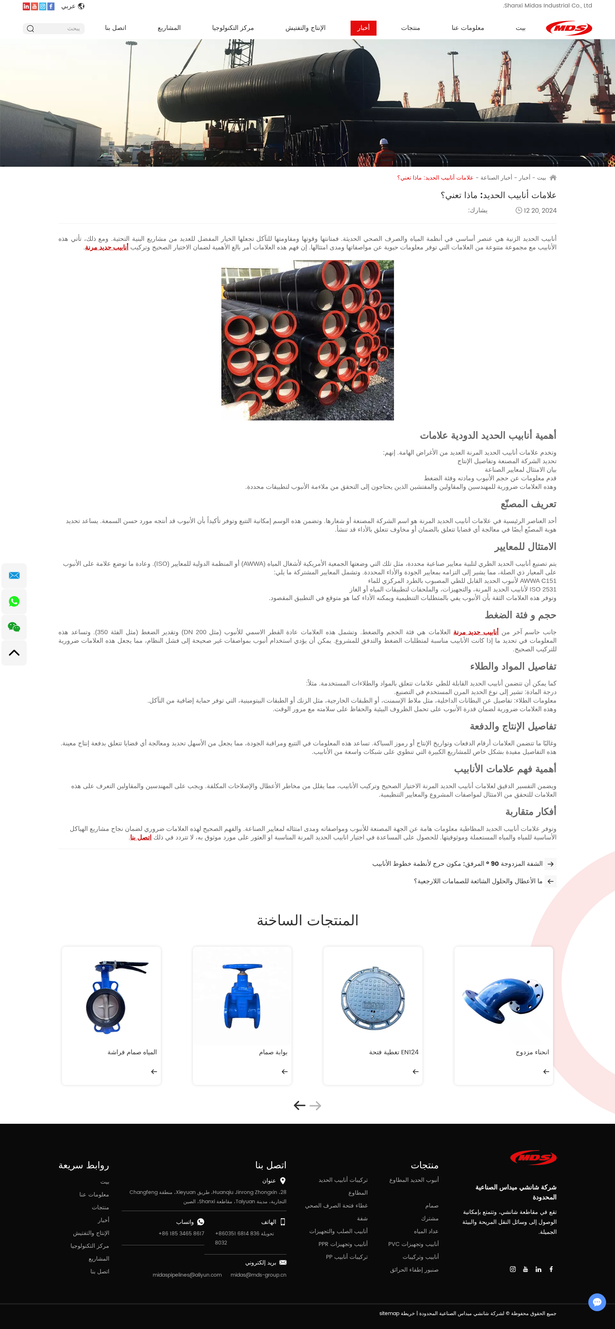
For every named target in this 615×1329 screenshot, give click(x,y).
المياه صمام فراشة (132, 1052)
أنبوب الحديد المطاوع (414, 1180)
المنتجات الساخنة (308, 921)
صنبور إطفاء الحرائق (414, 1269)
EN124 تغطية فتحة (394, 1052)
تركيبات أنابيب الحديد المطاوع (343, 1186)
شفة (362, 1218)
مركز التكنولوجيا (233, 28)
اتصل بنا (115, 28)
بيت (521, 28)
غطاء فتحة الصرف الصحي (336, 1205)
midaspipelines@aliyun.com (187, 1275)
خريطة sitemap (397, 1313)
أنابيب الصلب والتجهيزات (338, 1231)
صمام (432, 1205)
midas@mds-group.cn (259, 1275)
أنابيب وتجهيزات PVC (413, 1244)
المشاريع (169, 28)
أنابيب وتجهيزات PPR (343, 1244)
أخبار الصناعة (496, 177)
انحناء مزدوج (532, 1052)
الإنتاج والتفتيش (305, 28)
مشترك (430, 1218)
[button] (299, 1105)
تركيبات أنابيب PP (347, 1257)
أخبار (363, 28)
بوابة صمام (273, 1052)
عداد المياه (426, 1231)
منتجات (410, 28)
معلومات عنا (468, 28)
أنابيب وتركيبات (421, 1257)
